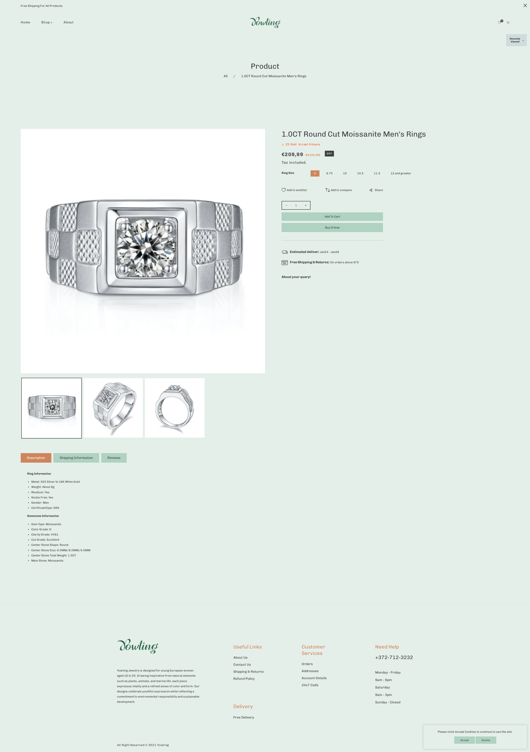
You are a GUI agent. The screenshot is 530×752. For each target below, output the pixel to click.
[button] (508, 22)
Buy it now (332, 227)
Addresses (310, 671)
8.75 (329, 173)
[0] (499, 22)
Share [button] (379, 190)
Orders (307, 664)
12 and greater (401, 173)
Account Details (314, 678)
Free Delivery (243, 717)
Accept (464, 740)
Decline (486, 740)
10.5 (360, 173)
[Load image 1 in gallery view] (51, 408)
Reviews (113, 458)
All (226, 76)
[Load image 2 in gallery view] (113, 408)
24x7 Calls (310, 685)
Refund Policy (244, 679)
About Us (240, 657)
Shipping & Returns (248, 672)
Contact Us (242, 665)
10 (345, 173)
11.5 (377, 173)
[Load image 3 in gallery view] (175, 408)
